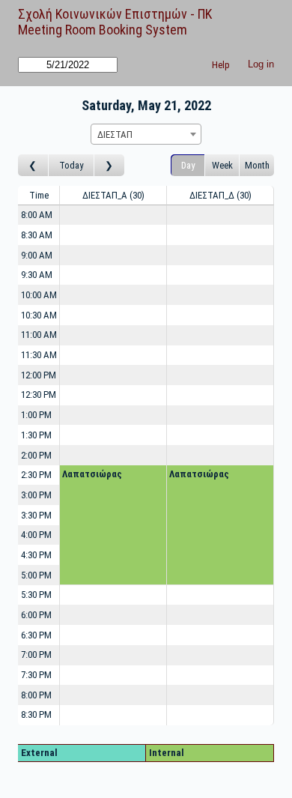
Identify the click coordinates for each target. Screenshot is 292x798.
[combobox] (146, 134)
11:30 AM (39, 354)
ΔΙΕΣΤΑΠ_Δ (219, 195)
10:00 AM (39, 294)
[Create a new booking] (113, 215)
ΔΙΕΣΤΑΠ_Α (112, 195)
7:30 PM (36, 674)
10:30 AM (39, 315)
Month (257, 165)
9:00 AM (36, 255)
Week (222, 165)
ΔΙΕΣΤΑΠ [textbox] (115, 134)
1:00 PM (36, 414)
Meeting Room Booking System (102, 29)
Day (188, 165)
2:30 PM (36, 474)
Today (71, 165)
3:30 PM (36, 515)
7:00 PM (36, 654)
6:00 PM (36, 614)
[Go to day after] (109, 165)
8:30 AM (36, 235)
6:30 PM (36, 635)
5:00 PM (36, 575)
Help (221, 64)
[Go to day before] (33, 165)
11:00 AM (39, 334)
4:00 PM (36, 534)
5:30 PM (36, 594)
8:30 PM (36, 714)
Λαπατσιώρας (92, 474)
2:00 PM (36, 455)
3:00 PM (36, 495)
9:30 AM (36, 274)
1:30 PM (36, 435)
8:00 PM (36, 695)
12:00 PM (38, 375)
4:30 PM (36, 554)
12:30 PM (38, 394)
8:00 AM (36, 214)
